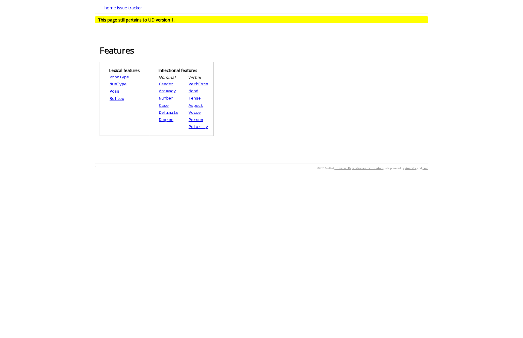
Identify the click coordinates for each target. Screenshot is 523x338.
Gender (166, 84)
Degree (166, 119)
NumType (118, 84)
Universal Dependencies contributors (358, 168)
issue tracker (129, 8)
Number (166, 98)
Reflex (117, 98)
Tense (195, 98)
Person (196, 119)
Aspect (196, 105)
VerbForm (198, 84)
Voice (195, 112)
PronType (119, 77)
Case (164, 105)
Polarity (198, 126)
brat (425, 168)
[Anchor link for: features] (138, 50)
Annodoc (410, 168)
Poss (114, 91)
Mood (193, 91)
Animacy (167, 91)
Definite (168, 112)
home (110, 8)
